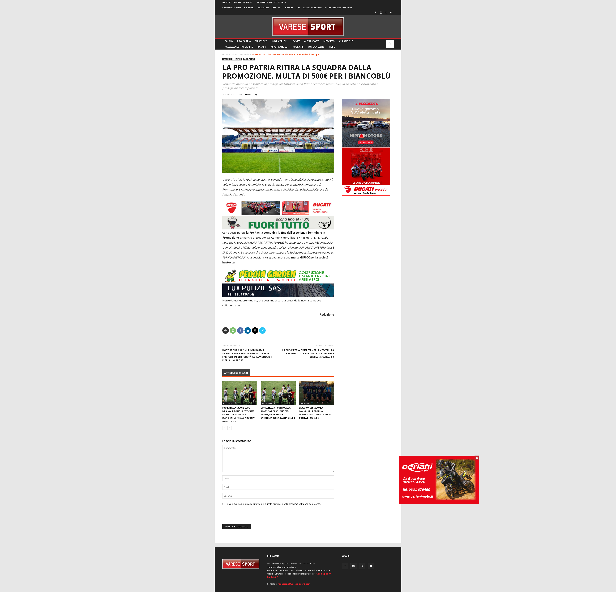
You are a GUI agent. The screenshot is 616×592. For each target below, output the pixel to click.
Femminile (244, 54)
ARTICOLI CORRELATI (236, 372)
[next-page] (229, 428)
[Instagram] (380, 12)
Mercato (329, 41)
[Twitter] (386, 12)
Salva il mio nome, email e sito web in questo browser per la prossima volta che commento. (273, 504)
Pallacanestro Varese (239, 46)
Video (332, 46)
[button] (390, 44)
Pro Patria (244, 41)
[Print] (225, 330)
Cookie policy (323, 573)
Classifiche (346, 41)
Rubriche (298, 46)
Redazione (263, 7)
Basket (261, 46)
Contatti (277, 7)
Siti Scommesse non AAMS (338, 7)
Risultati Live (292, 7)
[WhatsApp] (233, 330)
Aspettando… (279, 46)
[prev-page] (224, 428)
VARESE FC (261, 41)
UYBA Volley (278, 41)
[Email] (255, 330)
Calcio (229, 41)
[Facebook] (375, 12)
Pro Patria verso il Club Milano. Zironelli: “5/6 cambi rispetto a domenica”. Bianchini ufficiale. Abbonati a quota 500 (239, 414)
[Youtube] (391, 12)
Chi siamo (249, 7)
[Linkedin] (247, 330)
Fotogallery (316, 46)
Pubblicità (272, 577)
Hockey (295, 41)
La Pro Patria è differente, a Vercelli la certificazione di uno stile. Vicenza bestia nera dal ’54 (308, 353)
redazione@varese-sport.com (294, 583)
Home (225, 54)
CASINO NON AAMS (231, 7)
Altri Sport (311, 41)
